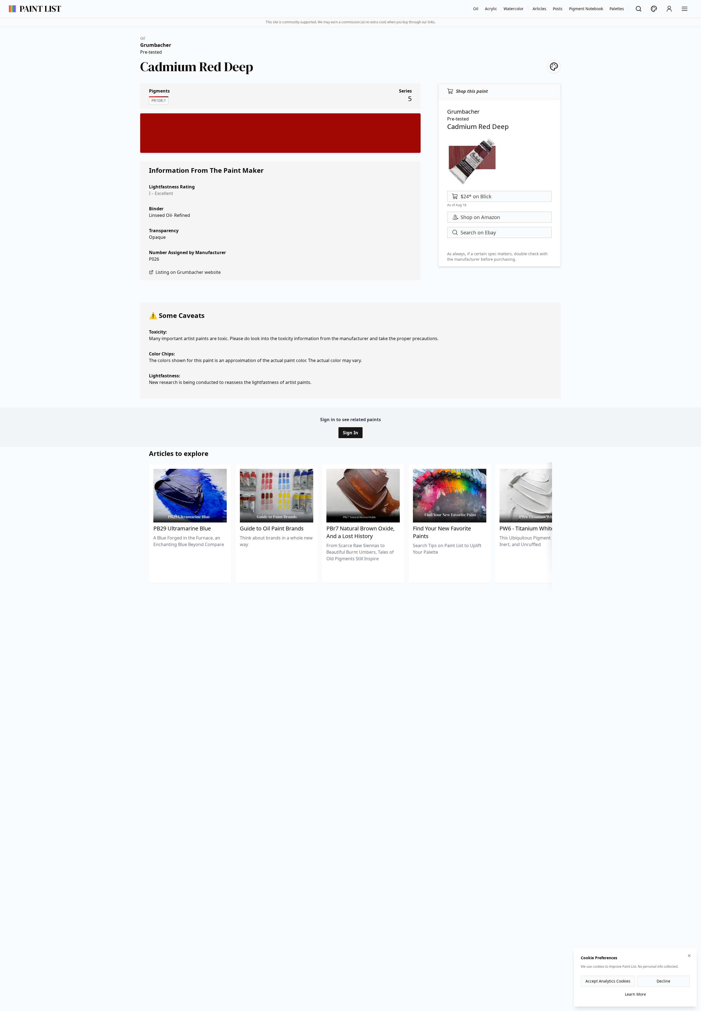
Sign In (350, 433)
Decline (663, 981)
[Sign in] (669, 8)
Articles (539, 8)
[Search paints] (638, 8)
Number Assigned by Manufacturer (187, 252)
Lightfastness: (164, 376)
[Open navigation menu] (684, 8)
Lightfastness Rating (172, 187)
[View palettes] (654, 8)
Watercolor (514, 8)
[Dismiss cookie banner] (689, 956)
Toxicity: (158, 332)
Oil (475, 8)
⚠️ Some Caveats (177, 315)
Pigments (159, 91)
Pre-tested (151, 52)
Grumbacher (155, 45)
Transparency (164, 231)
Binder (156, 209)
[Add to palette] (554, 66)
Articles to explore (178, 453)
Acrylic (491, 8)
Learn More (635, 994)
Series (405, 91)
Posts (557, 8)
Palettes (617, 8)
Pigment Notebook (586, 8)
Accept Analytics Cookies (607, 981)
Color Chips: (162, 354)
